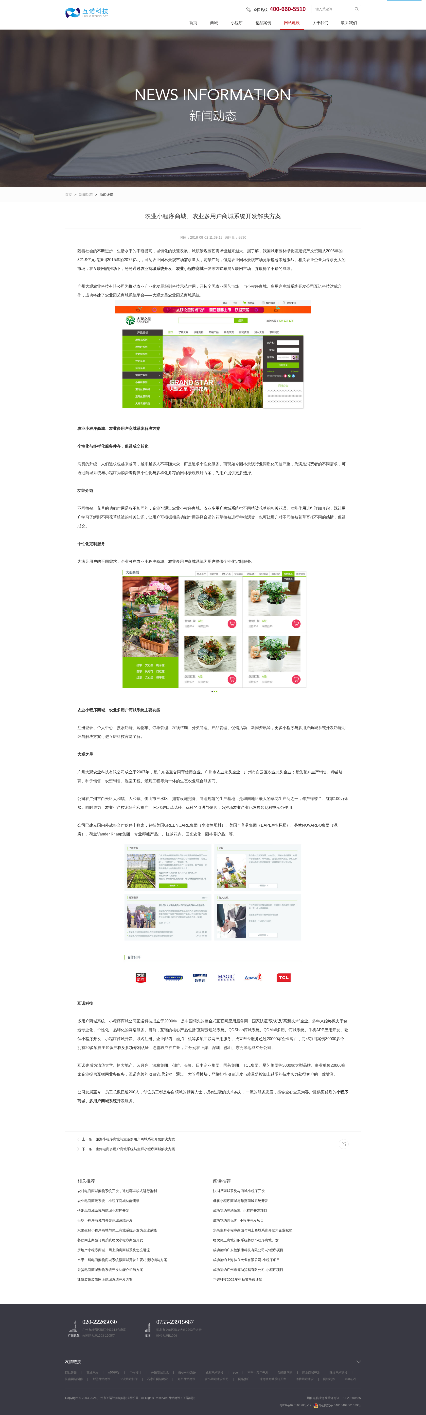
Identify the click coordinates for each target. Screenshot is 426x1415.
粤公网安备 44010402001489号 (339, 1405)
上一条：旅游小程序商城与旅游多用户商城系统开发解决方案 (128, 1139)
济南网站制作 (74, 1379)
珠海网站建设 (338, 1372)
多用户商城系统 (103, 1101)
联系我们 (349, 23)
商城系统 (92, 1372)
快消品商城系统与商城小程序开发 (103, 1211)
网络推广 (244, 1379)
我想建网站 (285, 1372)
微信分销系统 (187, 1372)
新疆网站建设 (101, 1379)
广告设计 (135, 1372)
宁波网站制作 (129, 1379)
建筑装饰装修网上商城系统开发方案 (105, 1280)
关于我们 (320, 23)
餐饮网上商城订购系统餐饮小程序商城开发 (110, 1240)
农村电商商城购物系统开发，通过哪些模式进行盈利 (117, 1191)
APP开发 (114, 1372)
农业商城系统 (152, 268)
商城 (214, 23)
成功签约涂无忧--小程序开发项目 (238, 1220)
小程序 (237, 23)
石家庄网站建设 (157, 1379)
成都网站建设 (214, 1372)
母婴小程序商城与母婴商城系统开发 (105, 1220)
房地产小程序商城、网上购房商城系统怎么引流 (113, 1250)
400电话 (350, 1379)
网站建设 (292, 23)
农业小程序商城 (190, 268)
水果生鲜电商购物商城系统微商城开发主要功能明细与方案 (122, 1260)
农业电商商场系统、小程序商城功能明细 (108, 1201)
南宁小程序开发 (258, 1372)
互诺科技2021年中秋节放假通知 (237, 1280)
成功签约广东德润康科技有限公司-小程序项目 (248, 1250)
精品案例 (263, 23)
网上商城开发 (311, 1372)
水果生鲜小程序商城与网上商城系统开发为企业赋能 (117, 1230)
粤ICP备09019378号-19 (295, 1405)
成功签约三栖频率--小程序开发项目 (240, 1211)
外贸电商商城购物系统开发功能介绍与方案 (110, 1270)
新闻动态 (86, 195)
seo (235, 1372)
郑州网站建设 (186, 1379)
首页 (193, 23)
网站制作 (329, 1379)
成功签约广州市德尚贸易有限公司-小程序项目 (248, 1270)
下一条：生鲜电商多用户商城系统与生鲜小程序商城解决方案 (128, 1149)
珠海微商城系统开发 (273, 1379)
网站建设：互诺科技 (181, 1398)
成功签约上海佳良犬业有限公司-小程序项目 (246, 1260)
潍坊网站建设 (305, 1379)
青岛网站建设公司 (217, 1379)
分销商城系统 (160, 1372)
